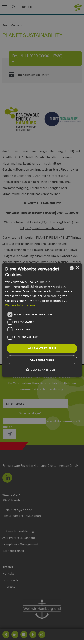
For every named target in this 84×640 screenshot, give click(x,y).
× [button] (77, 267)
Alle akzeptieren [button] (42, 348)
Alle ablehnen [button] (42, 359)
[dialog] (42, 320)
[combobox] (72, 268)
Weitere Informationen (21, 305)
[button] (42, 369)
